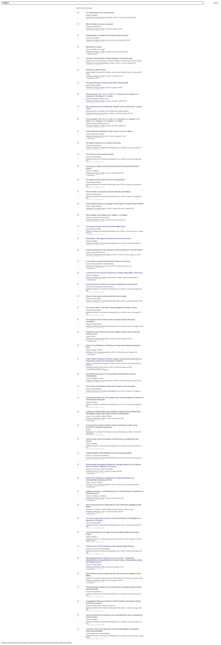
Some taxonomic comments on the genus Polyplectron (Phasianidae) (111, 284)
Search (216, 3)
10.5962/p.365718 (91, 138)
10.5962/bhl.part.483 (91, 279)
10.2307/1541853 (91, 420)
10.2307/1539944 (91, 569)
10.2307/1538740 (91, 514)
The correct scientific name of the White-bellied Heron (106, 226)
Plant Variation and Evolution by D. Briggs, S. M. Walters (106, 215)
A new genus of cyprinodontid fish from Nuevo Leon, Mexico (108, 261)
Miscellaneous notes (93, 47)
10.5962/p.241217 (91, 268)
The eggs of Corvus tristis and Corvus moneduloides (105, 180)
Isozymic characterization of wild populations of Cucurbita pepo (109, 58)
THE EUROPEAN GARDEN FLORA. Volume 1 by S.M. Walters (109, 131)
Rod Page (18, 643)
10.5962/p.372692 (91, 354)
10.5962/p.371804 (91, 487)
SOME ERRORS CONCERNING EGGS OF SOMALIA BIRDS (109, 453)
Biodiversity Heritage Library (59, 643)
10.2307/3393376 (91, 473)
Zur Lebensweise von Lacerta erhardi (100, 13)
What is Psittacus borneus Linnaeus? (100, 24)
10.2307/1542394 (91, 175)
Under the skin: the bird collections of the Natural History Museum (110, 546)
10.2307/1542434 (91, 500)
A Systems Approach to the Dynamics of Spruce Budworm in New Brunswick (114, 250)
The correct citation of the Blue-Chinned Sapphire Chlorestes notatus (111, 307)
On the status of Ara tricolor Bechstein (100, 154)
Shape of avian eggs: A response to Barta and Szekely (106, 296)
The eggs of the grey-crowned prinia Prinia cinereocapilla (107, 83)
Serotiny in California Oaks (96, 70)
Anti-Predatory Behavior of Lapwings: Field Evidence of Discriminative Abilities (115, 204)
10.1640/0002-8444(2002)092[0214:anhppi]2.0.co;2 (98, 369)
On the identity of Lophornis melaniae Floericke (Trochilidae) (108, 192)
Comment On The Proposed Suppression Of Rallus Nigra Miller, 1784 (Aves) (114, 273)
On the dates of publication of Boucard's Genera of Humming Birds (110, 386)
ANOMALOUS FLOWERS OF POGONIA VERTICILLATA (107, 35)
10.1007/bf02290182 (91, 341)
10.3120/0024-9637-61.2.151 (93, 78)
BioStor (3, 643)
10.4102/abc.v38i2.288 (92, 54)
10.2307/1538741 (91, 582)
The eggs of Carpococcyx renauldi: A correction (103, 143)
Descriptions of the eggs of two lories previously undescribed (108, 238)
